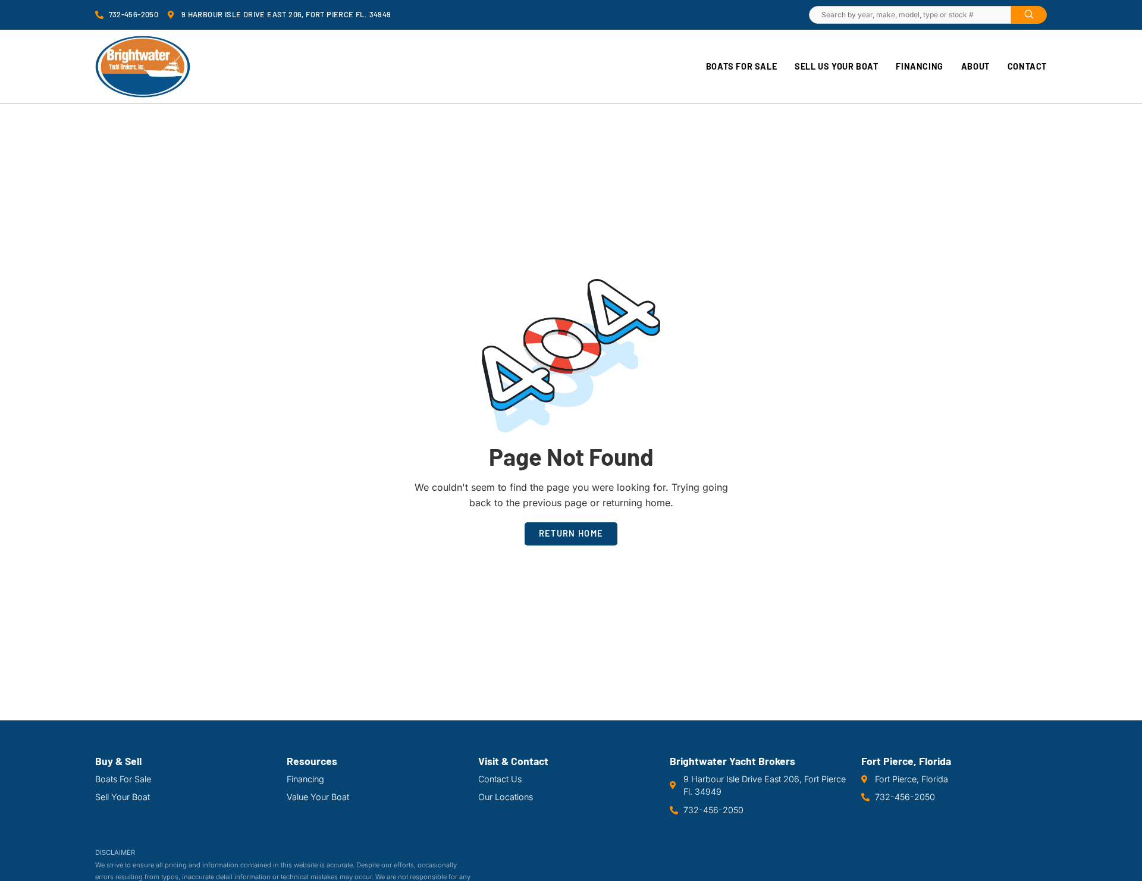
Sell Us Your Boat (836, 66)
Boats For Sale (741, 66)
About (975, 66)
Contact (1027, 66)
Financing (919, 66)
